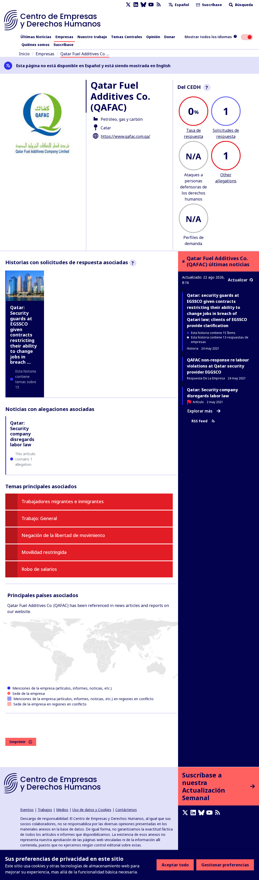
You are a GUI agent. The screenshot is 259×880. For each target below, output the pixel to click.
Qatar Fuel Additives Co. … (84, 54)
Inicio (24, 54)
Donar (169, 36)
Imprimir (17, 741)
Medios (62, 809)
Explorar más (199, 411)
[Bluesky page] (143, 4)
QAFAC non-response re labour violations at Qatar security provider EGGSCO (218, 366)
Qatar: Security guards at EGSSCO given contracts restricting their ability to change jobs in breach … (23, 334)
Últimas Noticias (35, 36)
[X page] (128, 4)
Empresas (64, 36)
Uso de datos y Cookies (91, 809)
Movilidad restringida (44, 552)
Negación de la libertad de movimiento (63, 535)
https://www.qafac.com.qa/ (125, 136)
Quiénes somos (35, 44)
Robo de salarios (39, 569)
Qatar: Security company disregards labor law (22, 434)
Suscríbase (211, 4)
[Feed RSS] (159, 4)
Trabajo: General (39, 518)
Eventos (27, 809)
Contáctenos (126, 809)
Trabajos (45, 809)
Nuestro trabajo (92, 36)
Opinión (153, 36)
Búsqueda (243, 4)
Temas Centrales (126, 36)
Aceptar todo (175, 865)
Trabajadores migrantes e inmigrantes (62, 501)
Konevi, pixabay (28, 296)
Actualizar (238, 280)
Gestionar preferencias (225, 865)
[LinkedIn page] (136, 4)
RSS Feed (199, 421)
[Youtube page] (151, 4)
